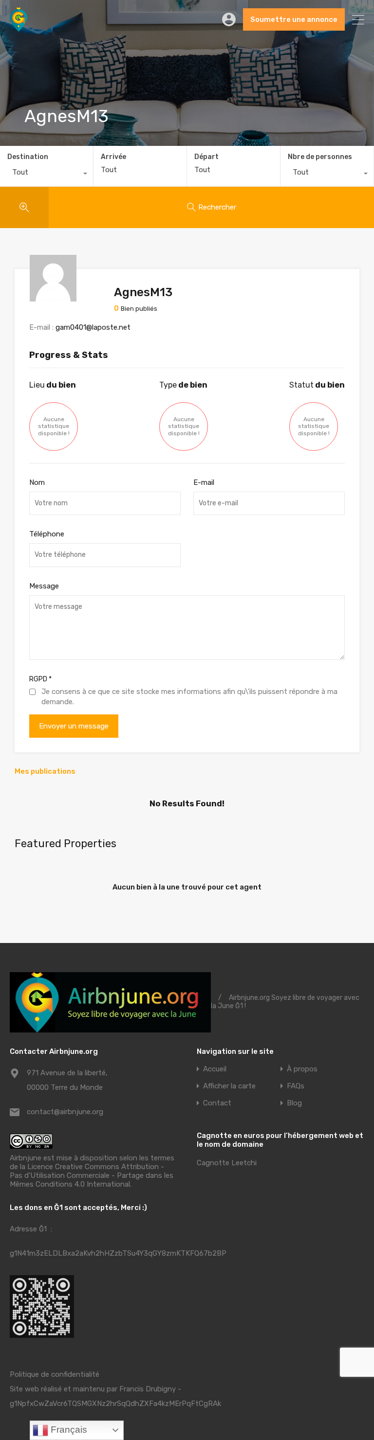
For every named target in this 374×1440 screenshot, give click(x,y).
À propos (302, 1069)
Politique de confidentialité (54, 1374)
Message (44, 586)
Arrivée (113, 157)
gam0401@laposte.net (93, 327)
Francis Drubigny (147, 1389)
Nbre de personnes (320, 157)
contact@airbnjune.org (65, 1111)
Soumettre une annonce (293, 19)
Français (67, 1429)
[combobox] (46, 174)
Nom (37, 482)
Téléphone (46, 534)
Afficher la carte (229, 1086)
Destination (27, 157)
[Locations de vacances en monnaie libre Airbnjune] (18, 27)
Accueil (214, 1069)
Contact (217, 1103)
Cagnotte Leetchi (227, 1162)
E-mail (203, 482)
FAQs (295, 1086)
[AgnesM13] (53, 297)
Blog (294, 1103)
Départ (206, 157)
